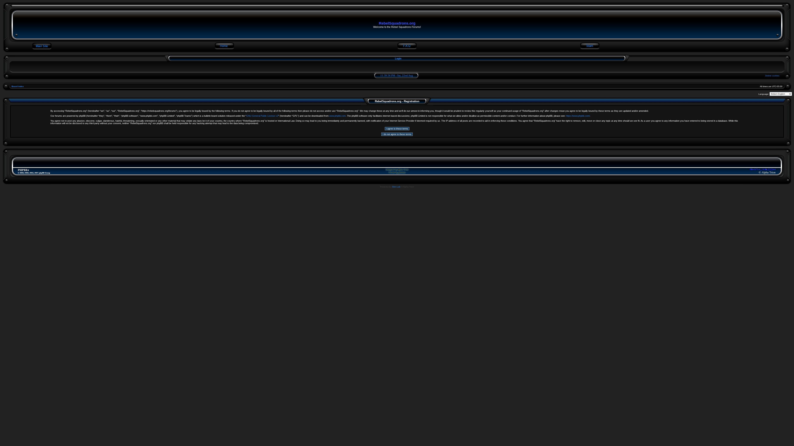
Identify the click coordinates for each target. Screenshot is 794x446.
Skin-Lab (396, 187)
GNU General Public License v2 (262, 116)
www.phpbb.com (337, 116)
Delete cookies (772, 76)
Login (398, 58)
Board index (18, 86)
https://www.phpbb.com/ (578, 116)
